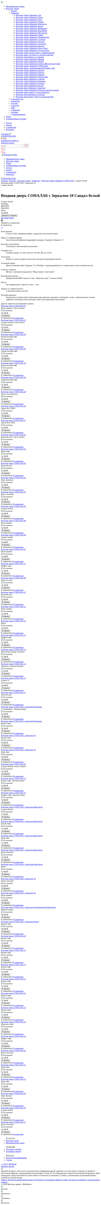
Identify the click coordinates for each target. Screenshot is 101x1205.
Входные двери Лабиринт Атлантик (31, 44)
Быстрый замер (7, 218)
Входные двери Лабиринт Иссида (30, 46)
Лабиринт (15, 13)
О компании (11, 127)
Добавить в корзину (9, 215)
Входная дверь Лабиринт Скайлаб (30, 79)
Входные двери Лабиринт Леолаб (30, 70)
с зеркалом (15, 110)
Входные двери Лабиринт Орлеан (30, 84)
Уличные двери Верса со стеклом (30, 57)
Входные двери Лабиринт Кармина (31, 81)
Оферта (4, 1180)
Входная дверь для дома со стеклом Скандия (34, 55)
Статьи (9, 1160)
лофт (13, 108)
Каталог (12, 181)
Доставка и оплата (13, 1149)
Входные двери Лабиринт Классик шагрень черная (37, 90)
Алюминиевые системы (16, 119)
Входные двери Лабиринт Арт (28, 15)
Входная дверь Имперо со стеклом (30, 95)
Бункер (14, 11)
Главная (4, 181)
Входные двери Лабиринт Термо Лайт (32, 77)
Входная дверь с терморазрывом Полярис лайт (35, 68)
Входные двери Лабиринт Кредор (30, 72)
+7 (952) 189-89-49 (8, 1164)
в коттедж (15, 106)
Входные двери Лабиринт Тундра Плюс (32, 50)
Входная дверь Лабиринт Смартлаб (30, 88)
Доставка (5, 134)
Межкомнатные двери (15, 6)
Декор (8, 117)
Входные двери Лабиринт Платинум (31, 24)
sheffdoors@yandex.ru (10, 141)
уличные (14, 112)
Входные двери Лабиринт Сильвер (30, 39)
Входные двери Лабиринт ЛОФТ (30, 61)
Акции (9, 125)
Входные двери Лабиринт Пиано (30, 22)
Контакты (10, 130)
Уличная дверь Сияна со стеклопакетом (32, 92)
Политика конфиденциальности (21, 1180)
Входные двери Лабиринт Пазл (29, 20)
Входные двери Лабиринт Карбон (30, 75)
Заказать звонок (7, 143)
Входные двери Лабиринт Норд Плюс (32, 48)
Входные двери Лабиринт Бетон (29, 26)
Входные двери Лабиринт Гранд (29, 17)
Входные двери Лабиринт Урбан (29, 35)
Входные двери (12, 9)
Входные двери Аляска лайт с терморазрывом (35, 53)
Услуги (9, 123)
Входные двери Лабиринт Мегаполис (31, 33)
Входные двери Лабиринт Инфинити (31, 28)
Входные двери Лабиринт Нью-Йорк (31, 31)
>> (2, 227)
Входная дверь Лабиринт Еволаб (29, 86)
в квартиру (15, 101)
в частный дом (17, 99)
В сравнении (18, 318)
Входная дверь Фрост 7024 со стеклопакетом (34, 97)
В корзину (5, 316)
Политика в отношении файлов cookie (51, 1180)
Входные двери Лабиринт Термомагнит (32, 37)
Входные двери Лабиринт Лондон (30, 42)
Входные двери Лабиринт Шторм (30, 59)
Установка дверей (13, 1151)
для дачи (14, 103)
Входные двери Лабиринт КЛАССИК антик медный (38, 64)
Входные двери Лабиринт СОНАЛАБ (32, 66)
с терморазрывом (18, 114)
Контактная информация (16, 1158)
